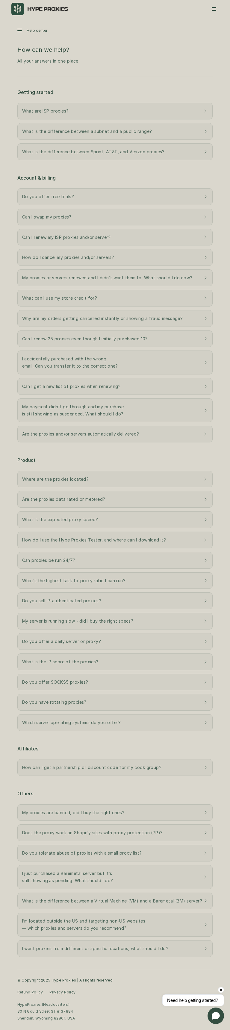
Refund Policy (30, 992)
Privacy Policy (62, 992)
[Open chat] (216, 1016)
